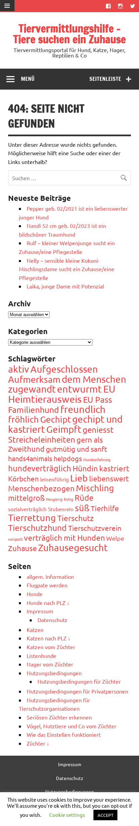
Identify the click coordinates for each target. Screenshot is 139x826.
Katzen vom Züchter (51, 646)
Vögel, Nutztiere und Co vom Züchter (71, 726)
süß (82, 508)
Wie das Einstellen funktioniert (64, 734)
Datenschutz (52, 619)
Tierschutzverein (94, 527)
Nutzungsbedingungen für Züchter (79, 681)
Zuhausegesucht (73, 547)
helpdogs (68, 458)
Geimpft (63, 429)
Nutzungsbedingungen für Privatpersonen (77, 691)
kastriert (114, 468)
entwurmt (79, 389)
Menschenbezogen (41, 488)
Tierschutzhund (37, 527)
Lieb (79, 477)
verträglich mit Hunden (64, 537)
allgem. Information (50, 576)
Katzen (35, 629)
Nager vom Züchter (50, 664)
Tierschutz (75, 518)
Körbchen (23, 478)
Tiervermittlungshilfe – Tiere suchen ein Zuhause (69, 34)
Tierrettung (32, 517)
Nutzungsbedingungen (54, 672)
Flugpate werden (47, 585)
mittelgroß (26, 497)
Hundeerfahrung (96, 459)
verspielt (15, 539)
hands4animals (30, 458)
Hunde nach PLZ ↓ (48, 602)
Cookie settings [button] (67, 814)
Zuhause (22, 548)
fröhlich (23, 419)
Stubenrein (61, 509)
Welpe (115, 538)
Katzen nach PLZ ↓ (49, 638)
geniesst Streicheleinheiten (61, 434)
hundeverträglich (39, 468)
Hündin (85, 468)
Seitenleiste (105, 78)
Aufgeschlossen (64, 369)
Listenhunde (41, 655)
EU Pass (97, 399)
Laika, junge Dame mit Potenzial (65, 286)
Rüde (84, 497)
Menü (27, 78)
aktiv (18, 369)
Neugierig (54, 499)
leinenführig (54, 479)
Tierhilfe (105, 508)
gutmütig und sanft (76, 448)
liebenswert (109, 478)
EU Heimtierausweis (61, 394)
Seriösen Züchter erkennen (59, 717)
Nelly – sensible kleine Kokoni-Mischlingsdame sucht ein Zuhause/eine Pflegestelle (66, 269)
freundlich (83, 409)
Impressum (40, 611)
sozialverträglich (27, 509)
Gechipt (55, 419)
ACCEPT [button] (105, 815)
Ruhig (68, 499)
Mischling (95, 488)
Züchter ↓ (38, 743)
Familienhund (33, 409)
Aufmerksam (34, 379)
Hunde (35, 593)
